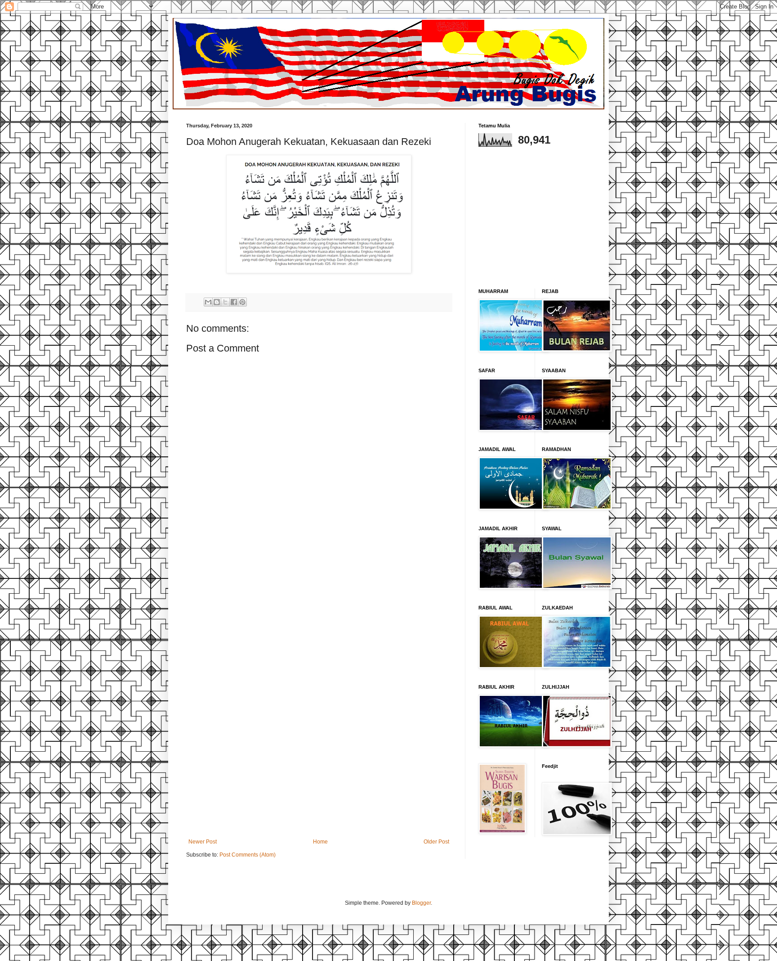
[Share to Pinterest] (242, 302)
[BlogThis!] (216, 302)
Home (320, 842)
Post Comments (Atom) (247, 855)
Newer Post (202, 842)
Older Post (436, 842)
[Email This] (208, 302)
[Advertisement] (319, 692)
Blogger (421, 903)
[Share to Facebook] (233, 302)
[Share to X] (225, 302)
